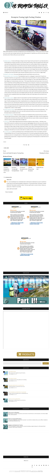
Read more (15, 380)
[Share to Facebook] (8, 148)
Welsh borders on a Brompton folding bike (17, 392)
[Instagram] (41, 12)
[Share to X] (6, 148)
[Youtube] (39, 12)
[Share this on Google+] (27, 145)
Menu (6, 12)
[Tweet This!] (25, 145)
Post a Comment (9, 192)
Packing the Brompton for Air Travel (24, 169)
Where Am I (26, 460)
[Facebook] (46, 12)
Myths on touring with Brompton (14, 418)
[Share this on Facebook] (23, 145)
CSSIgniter (17, 471)
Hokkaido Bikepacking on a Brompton (16, 385)
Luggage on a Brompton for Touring (15, 425)
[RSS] (32, 467)
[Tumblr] (48, 465)
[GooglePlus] (37, 465)
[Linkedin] (41, 465)
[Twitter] (44, 12)
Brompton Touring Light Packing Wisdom (26, 17)
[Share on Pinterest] (28, 145)
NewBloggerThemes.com (37, 471)
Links (4, 141)
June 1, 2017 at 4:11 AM (12, 188)
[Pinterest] (48, 12)
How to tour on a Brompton (14, 398)
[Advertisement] (26, 441)
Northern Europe (12, 371)
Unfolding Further (12, 378)
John (8, 179)
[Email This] (4, 148)
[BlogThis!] (5, 148)
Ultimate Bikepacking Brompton (31, 169)
